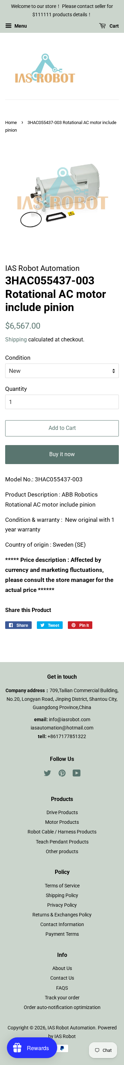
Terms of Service (62, 886)
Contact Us (62, 978)
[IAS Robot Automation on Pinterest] (62, 774)
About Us (62, 968)
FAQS (62, 988)
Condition (17, 357)
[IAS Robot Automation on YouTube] (77, 774)
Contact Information (62, 924)
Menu (20, 26)
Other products (62, 852)
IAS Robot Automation (71, 1028)
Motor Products (62, 822)
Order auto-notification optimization (62, 1007)
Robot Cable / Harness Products (62, 832)
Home (11, 122)
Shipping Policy (62, 895)
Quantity (16, 388)
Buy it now (62, 454)
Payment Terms (62, 934)
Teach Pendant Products (62, 842)
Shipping (16, 339)
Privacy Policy (62, 905)
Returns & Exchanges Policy (62, 915)
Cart (113, 26)
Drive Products (62, 813)
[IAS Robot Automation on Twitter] (47, 774)
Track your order (62, 998)
